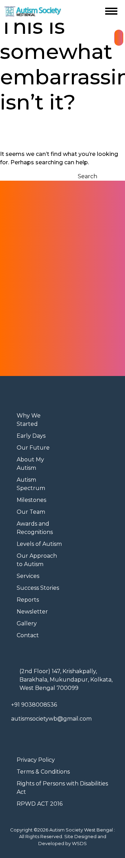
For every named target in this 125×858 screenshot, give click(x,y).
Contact (28, 635)
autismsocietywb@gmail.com (51, 718)
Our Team (31, 512)
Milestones (31, 500)
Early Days (31, 435)
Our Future (33, 447)
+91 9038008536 (34, 704)
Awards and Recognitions (35, 527)
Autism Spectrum (31, 483)
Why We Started (29, 419)
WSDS (79, 843)
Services (28, 576)
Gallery (27, 623)
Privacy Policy (36, 760)
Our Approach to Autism (37, 559)
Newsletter (32, 611)
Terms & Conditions (43, 771)
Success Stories (38, 588)
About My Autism (30, 463)
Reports (28, 599)
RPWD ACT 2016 (39, 803)
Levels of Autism (39, 544)
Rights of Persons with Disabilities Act (62, 787)
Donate (118, 38)
